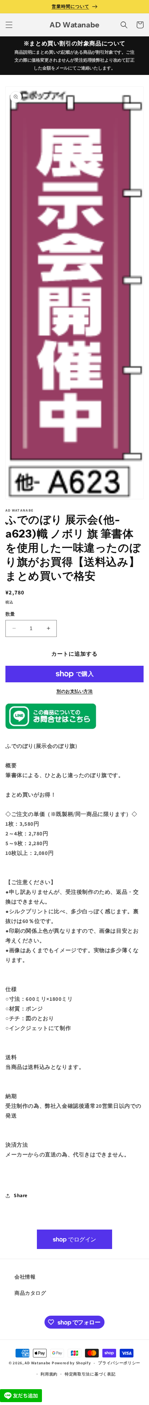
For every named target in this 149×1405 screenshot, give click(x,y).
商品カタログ (30, 1293)
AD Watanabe (38, 1362)
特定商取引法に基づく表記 (90, 1374)
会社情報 (24, 1277)
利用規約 (49, 1374)
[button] (9, 25)
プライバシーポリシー (119, 1362)
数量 (10, 614)
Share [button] (20, 1195)
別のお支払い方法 (74, 691)
